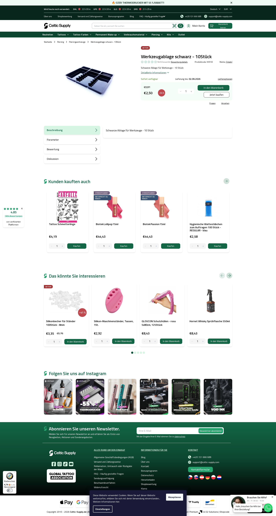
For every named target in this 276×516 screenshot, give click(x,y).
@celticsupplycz (65, 464)
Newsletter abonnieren (211, 431)
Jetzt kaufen (216, 95)
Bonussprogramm (116, 16)
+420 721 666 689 (202, 457)
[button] (268, 508)
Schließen (163, 103)
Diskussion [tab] (53, 159)
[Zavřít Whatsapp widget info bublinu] (234, 503)
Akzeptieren (174, 497)
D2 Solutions (211, 512)
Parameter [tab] (53, 140)
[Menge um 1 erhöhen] (191, 91)
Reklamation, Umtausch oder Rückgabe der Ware (113, 467)
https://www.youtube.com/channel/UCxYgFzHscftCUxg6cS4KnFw (71, 464)
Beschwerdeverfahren (104, 482)
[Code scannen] (174, 25)
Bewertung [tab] (53, 149)
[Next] (229, 275)
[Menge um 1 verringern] (180, 91)
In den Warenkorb (213, 88)
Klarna (144, 488)
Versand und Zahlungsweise (90, 16)
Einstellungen (102, 509)
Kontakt (145, 466)
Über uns (48, 16)
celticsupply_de (59, 464)
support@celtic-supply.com (206, 462)
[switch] (10, 490)
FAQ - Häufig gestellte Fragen (152, 16)
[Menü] (14, 472)
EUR (226, 9)
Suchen (180, 26)
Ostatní (229, 61)
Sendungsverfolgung (104, 478)
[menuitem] (47, 34)
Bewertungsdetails (179, 62)
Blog (132, 16)
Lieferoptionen (225, 79)
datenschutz (180, 436)
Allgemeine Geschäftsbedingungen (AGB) (114, 457)
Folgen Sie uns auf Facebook (54, 464)
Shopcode (224, 512)
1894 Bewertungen (13, 215)
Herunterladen (148, 479)
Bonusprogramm (149, 470)
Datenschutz (147, 475)
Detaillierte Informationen (153, 72)
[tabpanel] (66, 315)
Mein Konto (198, 26)
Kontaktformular (200, 469)
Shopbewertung (65, 16)
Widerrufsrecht (101, 487)
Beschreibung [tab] (55, 130)
